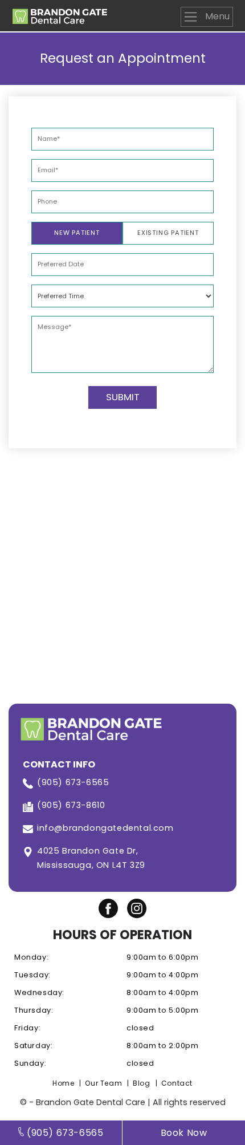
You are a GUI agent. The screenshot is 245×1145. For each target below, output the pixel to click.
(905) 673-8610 (71, 805)
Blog (141, 1083)
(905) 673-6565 (73, 782)
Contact (177, 1083)
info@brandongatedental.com (105, 828)
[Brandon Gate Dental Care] (60, 14)
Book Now (184, 1132)
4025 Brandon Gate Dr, (91, 858)
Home (63, 1083)
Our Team (103, 1083)
